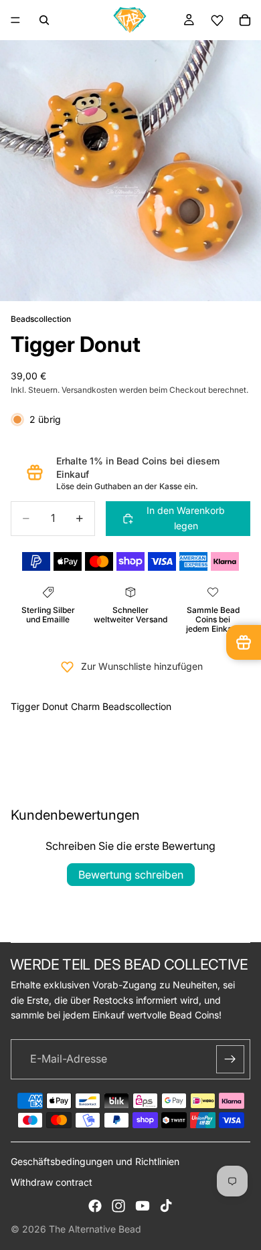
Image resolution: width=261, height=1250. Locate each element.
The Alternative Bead (95, 1229)
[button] (216, 20)
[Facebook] (95, 1206)
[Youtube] (143, 1206)
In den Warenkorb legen (186, 518)
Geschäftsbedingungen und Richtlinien (95, 1161)
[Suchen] (44, 20)
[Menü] (15, 20)
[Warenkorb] (245, 20)
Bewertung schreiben (130, 874)
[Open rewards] (243, 642)
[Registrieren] (230, 1059)
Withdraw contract (51, 1182)
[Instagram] (118, 1206)
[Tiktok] (166, 1206)
